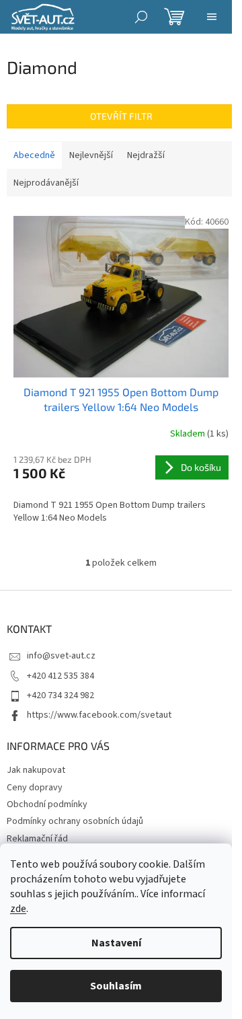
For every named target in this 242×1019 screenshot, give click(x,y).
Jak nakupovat (36, 770)
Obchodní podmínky (47, 804)
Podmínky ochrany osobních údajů (75, 821)
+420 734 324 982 (60, 695)
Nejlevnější (91, 155)
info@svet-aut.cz (61, 656)
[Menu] (211, 16)
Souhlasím (116, 986)
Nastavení (116, 943)
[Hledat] (141, 16)
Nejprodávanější (46, 183)
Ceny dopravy (35, 787)
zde (18, 908)
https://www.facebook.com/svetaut (99, 715)
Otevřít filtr (121, 116)
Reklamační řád (37, 838)
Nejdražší (146, 155)
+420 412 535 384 (60, 676)
